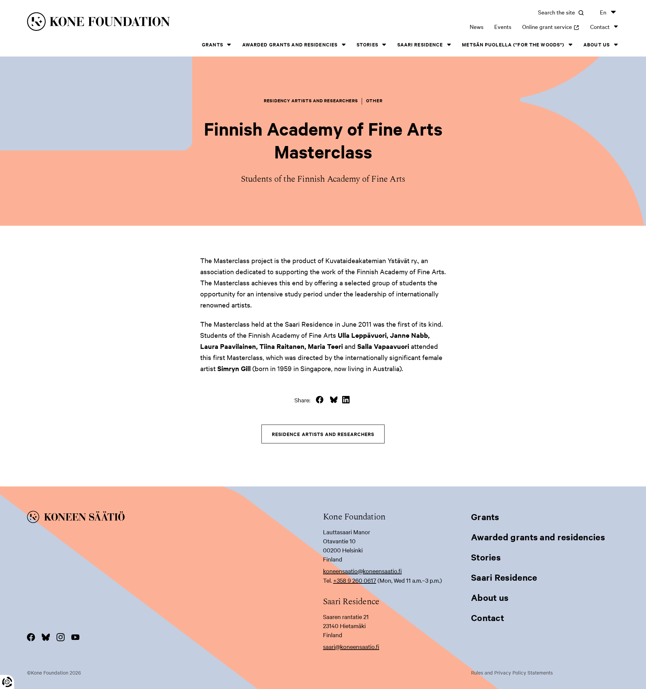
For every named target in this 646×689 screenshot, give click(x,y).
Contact (600, 26)
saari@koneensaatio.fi (351, 646)
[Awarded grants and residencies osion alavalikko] (343, 44)
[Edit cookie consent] (7, 682)
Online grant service (550, 26)
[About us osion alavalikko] (615, 44)
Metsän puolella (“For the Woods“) (513, 44)
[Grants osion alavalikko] (229, 44)
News (476, 26)
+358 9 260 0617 (354, 580)
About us (596, 44)
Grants (212, 44)
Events (502, 26)
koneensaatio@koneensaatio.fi (362, 571)
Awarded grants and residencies (290, 44)
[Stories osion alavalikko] (384, 44)
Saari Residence (420, 44)
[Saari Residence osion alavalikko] (448, 44)
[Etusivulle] (160, 22)
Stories (367, 44)
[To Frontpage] (175, 518)
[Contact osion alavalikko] (615, 26)
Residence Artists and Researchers (323, 433)
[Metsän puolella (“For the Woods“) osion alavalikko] (570, 44)
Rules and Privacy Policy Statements (512, 672)
